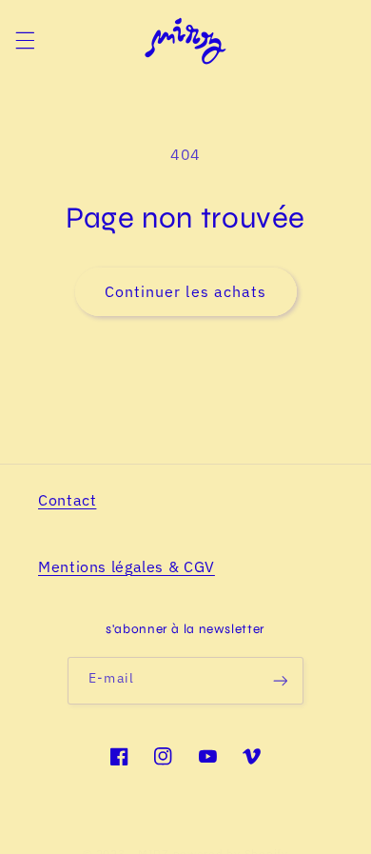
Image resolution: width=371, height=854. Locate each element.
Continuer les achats (185, 291)
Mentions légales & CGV (126, 566)
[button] (25, 41)
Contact (67, 499)
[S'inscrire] (280, 680)
